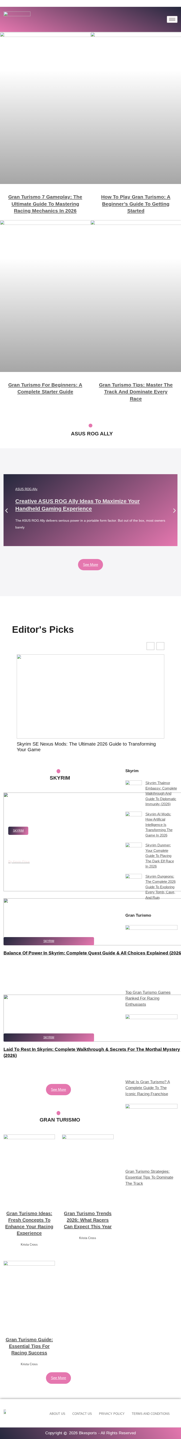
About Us (57, 1414)
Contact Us (82, 1414)
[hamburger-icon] (172, 19)
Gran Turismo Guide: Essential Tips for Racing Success (29, 1346)
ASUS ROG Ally (26, 489)
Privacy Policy (112, 1414)
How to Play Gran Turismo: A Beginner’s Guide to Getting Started (135, 203)
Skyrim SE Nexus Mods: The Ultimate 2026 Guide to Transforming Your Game (86, 746)
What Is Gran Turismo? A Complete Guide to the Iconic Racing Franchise (147, 1088)
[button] (6, 511)
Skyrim (18, 830)
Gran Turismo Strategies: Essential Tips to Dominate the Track (149, 1177)
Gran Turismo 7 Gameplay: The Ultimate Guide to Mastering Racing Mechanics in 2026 (45, 203)
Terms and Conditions (151, 1414)
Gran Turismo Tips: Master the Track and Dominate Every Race (136, 391)
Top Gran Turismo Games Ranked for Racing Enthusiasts (148, 998)
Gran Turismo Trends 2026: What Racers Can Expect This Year (88, 1220)
